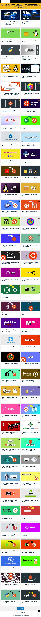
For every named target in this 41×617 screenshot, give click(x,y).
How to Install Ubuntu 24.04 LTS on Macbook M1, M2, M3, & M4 (10, 93)
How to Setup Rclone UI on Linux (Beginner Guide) (30, 22)
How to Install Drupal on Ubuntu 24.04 (10, 144)
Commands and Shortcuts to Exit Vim (30, 433)
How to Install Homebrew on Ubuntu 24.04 (29, 568)
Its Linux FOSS (5, 1)
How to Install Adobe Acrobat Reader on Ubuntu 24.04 (10, 178)
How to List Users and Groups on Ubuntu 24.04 (30, 262)
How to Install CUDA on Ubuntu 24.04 (30, 500)
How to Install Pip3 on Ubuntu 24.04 (30, 602)
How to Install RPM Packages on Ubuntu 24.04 (29, 484)
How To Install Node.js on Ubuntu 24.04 (8, 296)
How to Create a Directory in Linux (29, 40)
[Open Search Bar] (37, 1)
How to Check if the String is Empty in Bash (9, 330)
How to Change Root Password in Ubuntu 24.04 (10, 262)
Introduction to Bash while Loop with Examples (10, 161)
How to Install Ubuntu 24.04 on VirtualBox (10, 484)
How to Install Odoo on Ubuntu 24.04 (10, 279)
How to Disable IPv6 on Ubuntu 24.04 (30, 347)
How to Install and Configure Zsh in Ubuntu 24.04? (9, 127)
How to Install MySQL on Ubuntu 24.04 (30, 398)
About (17, 612)
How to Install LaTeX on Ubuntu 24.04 (30, 364)
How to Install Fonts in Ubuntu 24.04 (10, 585)
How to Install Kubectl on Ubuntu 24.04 (8, 568)
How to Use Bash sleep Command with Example (28, 144)
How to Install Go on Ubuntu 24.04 (29, 416)
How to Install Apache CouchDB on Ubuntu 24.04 (10, 450)
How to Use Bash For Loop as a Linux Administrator (10, 40)
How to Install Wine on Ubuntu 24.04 (30, 313)
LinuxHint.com (26, 615)
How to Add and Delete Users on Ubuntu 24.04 (10, 467)
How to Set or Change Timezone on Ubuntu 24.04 (29, 381)
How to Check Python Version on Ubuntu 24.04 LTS (10, 57)
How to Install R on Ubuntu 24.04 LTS (29, 534)
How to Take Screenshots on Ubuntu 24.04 (9, 246)
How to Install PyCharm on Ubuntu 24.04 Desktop (29, 551)
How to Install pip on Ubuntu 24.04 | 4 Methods (29, 161)
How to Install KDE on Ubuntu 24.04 (9, 347)
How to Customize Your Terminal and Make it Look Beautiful (29, 76)
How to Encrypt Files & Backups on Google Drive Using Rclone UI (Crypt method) (10, 23)
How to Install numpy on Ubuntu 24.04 (28, 585)
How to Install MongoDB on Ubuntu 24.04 (9, 551)
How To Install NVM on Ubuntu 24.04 (30, 279)
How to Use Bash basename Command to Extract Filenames (9, 399)
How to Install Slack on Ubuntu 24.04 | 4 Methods (10, 517)
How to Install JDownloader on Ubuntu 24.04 (10, 364)
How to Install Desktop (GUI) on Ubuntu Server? (10, 110)
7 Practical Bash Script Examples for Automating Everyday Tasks (29, 58)
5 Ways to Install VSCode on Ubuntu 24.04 (9, 313)
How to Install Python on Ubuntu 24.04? (8, 602)
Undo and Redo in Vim (28, 296)
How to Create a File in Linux (9, 194)
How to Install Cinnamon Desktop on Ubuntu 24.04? (29, 110)
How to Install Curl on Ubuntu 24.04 (10, 416)
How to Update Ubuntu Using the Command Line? (9, 500)
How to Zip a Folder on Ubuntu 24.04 (30, 195)
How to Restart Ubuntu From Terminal (29, 229)
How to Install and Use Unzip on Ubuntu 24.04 (10, 229)
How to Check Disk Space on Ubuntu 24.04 (9, 212)
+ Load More (20, 608)
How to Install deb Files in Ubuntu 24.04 (28, 330)
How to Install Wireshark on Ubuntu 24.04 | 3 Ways (29, 450)
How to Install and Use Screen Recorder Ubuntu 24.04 (10, 433)
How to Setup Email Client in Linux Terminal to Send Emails (10, 75)
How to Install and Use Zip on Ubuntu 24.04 (29, 212)
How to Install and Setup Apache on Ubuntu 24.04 (8, 534)
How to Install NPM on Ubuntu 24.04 (30, 517)
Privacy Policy (22, 612)
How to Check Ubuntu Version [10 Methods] (30, 246)
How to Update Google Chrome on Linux (30, 93)
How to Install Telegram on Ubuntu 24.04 (9, 381)
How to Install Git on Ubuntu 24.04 (29, 467)
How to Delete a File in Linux (29, 177)
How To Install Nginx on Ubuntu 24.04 (30, 127)
